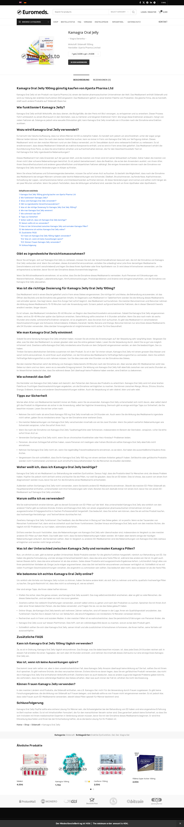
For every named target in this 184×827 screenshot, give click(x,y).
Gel (113, 735)
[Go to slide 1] (90, 789)
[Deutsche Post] (92, 801)
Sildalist (20, 781)
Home (19, 725)
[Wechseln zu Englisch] (20, 2)
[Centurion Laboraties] (113, 801)
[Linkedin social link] (151, 3)
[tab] (81, 78)
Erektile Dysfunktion (101, 735)
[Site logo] (33, 12)
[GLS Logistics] (70, 801)
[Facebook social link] (140, 3)
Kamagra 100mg (62, 781)
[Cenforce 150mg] (111, 764)
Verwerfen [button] (180, 823)
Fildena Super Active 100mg (144, 778)
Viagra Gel (124, 735)
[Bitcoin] (135, 801)
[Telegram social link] (154, 3)
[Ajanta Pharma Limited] (156, 801)
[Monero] (49, 801)
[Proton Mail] (27, 801)
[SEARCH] (133, 12)
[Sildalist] (34, 764)
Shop (26, 725)
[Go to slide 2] (93, 789)
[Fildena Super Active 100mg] (150, 763)
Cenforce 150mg (101, 781)
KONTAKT (163, 22)
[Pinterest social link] (147, 3)
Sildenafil (35, 725)
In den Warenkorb (79, 62)
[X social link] (143, 3)
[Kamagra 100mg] (72, 764)
